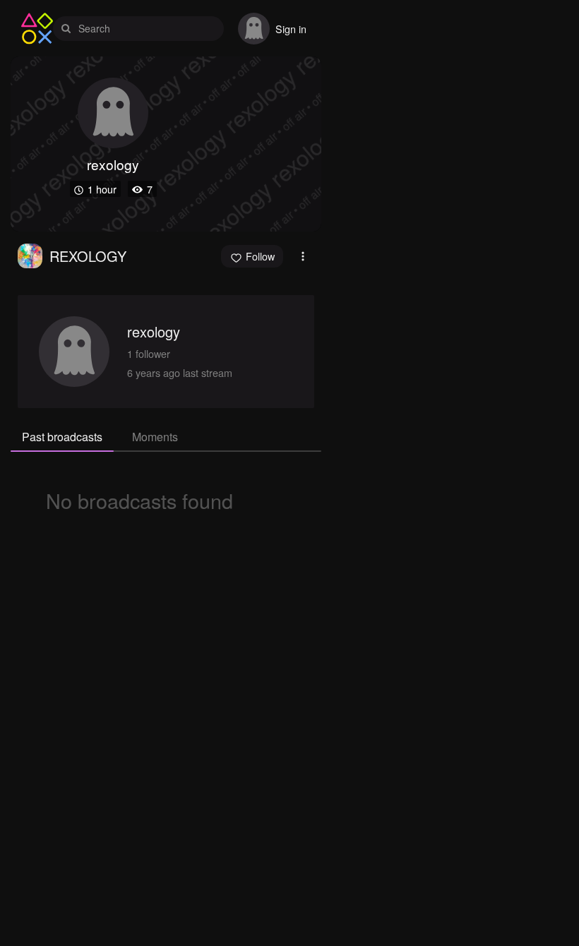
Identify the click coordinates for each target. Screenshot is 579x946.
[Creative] (30, 256)
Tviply (37, 28)
